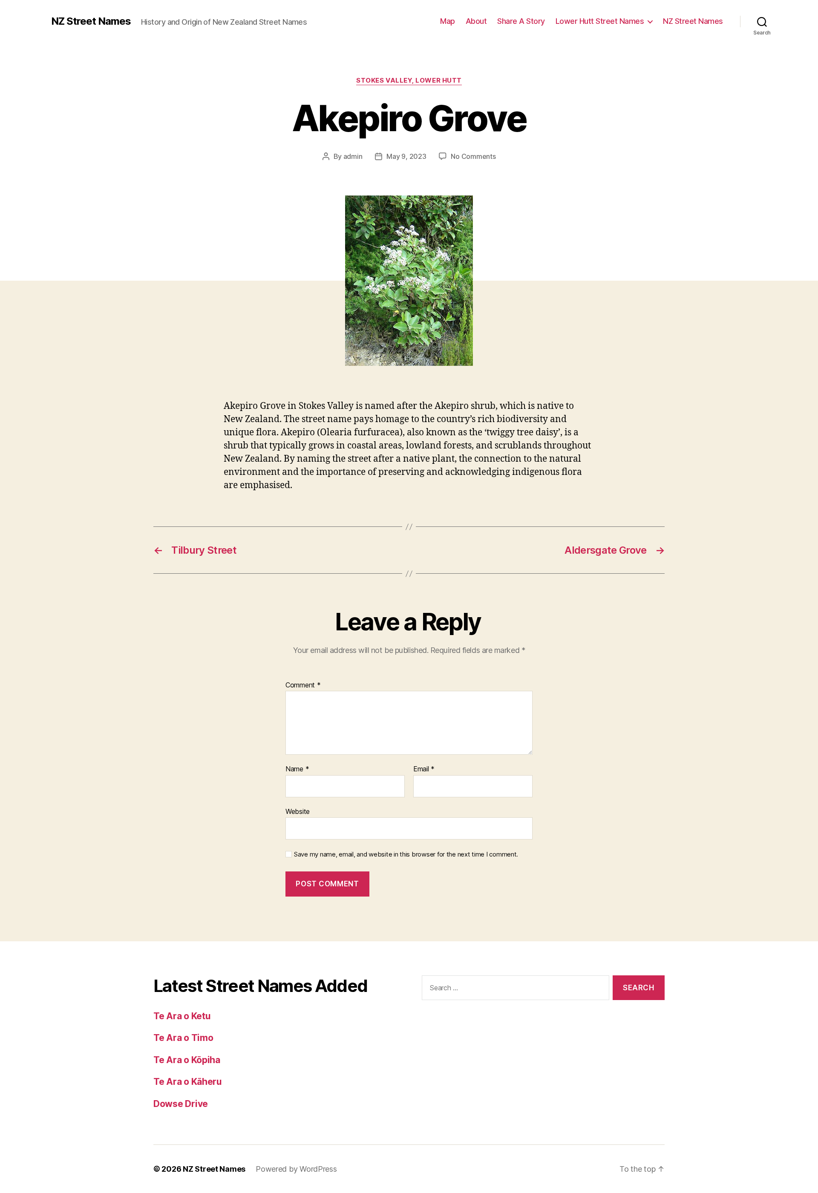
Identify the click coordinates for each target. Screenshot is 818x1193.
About (476, 21)
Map (447, 21)
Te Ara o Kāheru (187, 1081)
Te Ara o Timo (183, 1037)
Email (424, 769)
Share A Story (521, 21)
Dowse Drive (180, 1103)
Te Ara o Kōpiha (186, 1060)
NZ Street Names (91, 21)
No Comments (473, 156)
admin (353, 156)
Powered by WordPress (296, 1168)
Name (297, 769)
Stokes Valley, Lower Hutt (409, 80)
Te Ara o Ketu (182, 1016)
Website (297, 811)
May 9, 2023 (406, 156)
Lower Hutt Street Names (600, 21)
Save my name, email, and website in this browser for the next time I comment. (406, 854)
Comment (303, 685)
